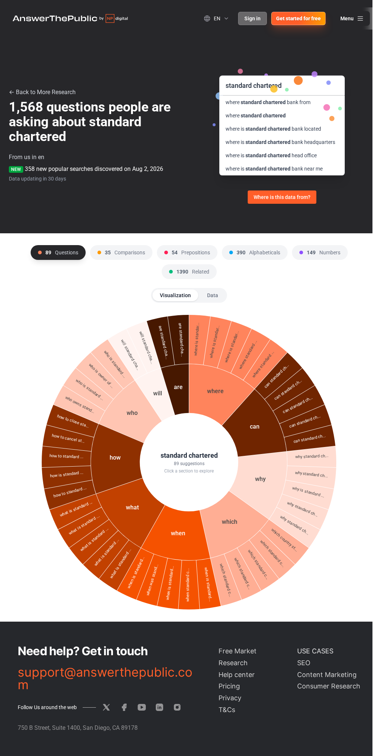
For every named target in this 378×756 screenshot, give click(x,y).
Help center (237, 674)
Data (212, 295)
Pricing (229, 686)
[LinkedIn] (159, 707)
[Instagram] (177, 707)
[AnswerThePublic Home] (70, 18)
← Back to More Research (42, 92)
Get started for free (298, 18)
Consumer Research (328, 686)
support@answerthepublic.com (105, 678)
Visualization (175, 295)
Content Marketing (327, 674)
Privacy (230, 698)
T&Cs (227, 710)
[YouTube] (141, 707)
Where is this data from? (282, 197)
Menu (347, 18)
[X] (106, 707)
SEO (303, 663)
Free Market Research (238, 657)
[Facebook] (124, 707)
